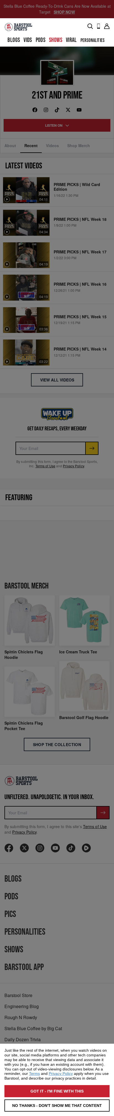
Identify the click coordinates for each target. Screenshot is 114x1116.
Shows (55, 40)
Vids (28, 40)
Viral (71, 40)
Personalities (93, 40)
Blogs (13, 40)
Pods (41, 40)
